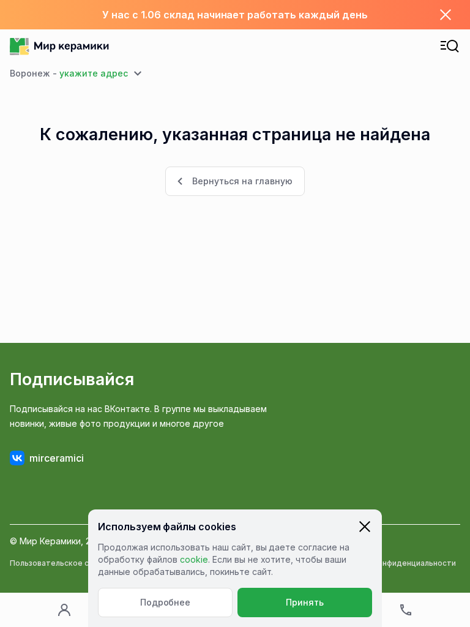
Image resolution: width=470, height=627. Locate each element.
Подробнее (165, 602)
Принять (305, 602)
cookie (194, 559)
